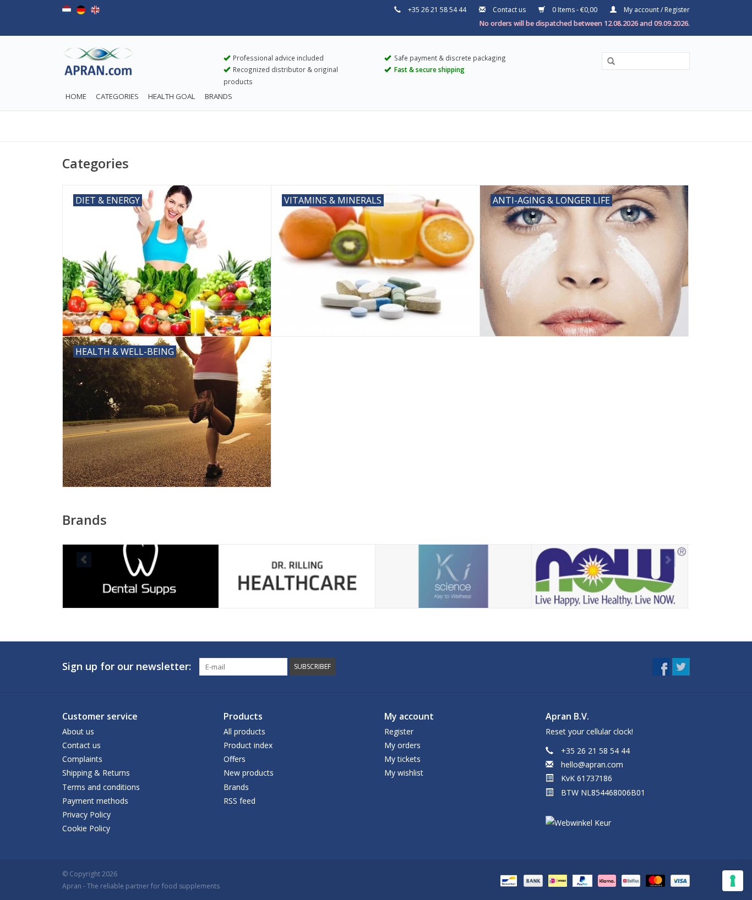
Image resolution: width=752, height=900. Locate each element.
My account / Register (656, 9)
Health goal (171, 96)
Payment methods (95, 800)
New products (249, 772)
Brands (218, 96)
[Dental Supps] (141, 576)
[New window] (661, 667)
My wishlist (403, 772)
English (95, 10)
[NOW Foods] (610, 576)
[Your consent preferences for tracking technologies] (732, 880)
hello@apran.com (592, 764)
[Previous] (84, 559)
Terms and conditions (101, 787)
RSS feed (239, 800)
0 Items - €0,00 (575, 9)
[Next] (668, 559)
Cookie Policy (86, 828)
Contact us (509, 9)
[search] (646, 60)
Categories (117, 96)
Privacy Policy (86, 814)
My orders (402, 745)
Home (76, 96)
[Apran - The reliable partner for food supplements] (134, 64)
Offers (235, 759)
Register (398, 731)
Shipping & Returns (96, 772)
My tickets (402, 759)
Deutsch (81, 10)
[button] (607, 61)
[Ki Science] (453, 576)
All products (244, 731)
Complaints (82, 759)
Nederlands (66, 10)
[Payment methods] (507, 880)
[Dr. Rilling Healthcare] (297, 576)
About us (78, 731)
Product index (248, 745)
